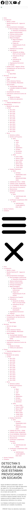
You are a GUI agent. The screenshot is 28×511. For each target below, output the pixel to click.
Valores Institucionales (16, 32)
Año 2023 (12, 126)
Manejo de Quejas (15, 97)
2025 (14, 138)
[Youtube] (15, 3)
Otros (8, 72)
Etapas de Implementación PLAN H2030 (19, 45)
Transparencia (8, 104)
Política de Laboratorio (16, 99)
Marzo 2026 (19, 160)
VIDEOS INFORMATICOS (13, 102)
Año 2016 (12, 113)
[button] (14, 239)
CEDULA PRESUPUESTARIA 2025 (21, 178)
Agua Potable (10, 84)
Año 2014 (12, 110)
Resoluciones (13, 189)
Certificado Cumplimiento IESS (18, 200)
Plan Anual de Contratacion (17, 187)
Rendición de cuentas (13, 106)
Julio (17, 144)
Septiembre (19, 147)
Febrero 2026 (19, 158)
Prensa (6, 101)
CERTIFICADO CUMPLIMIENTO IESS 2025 (20, 205)
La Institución (7, 19)
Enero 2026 (19, 156)
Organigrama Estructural (17, 63)
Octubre (18, 149)
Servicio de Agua (11, 77)
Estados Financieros (15, 169)
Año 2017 (12, 115)
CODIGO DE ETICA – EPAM (17, 182)
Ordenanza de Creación (16, 48)
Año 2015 (12, 111)
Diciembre (18, 153)
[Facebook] (2, 3)
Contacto (6, 210)
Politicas (12, 65)
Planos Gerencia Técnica (14, 81)
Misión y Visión (11, 21)
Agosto (18, 146)
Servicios (6, 75)
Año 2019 (12, 119)
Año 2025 (12, 129)
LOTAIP (9, 108)
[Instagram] (7, 3)
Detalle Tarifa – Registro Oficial (15, 66)
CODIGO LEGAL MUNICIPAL (18, 183)
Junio (17, 142)
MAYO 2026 (19, 164)
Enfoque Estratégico (15, 36)
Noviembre (19, 151)
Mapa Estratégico (15, 37)
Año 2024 (12, 128)
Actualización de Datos (13, 92)
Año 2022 (12, 124)
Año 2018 (12, 117)
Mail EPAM (13, 74)
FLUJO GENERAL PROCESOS (15, 83)
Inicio (5, 18)
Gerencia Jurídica (15, 135)
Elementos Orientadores (19, 30)
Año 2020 (12, 120)
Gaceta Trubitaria (9, 209)
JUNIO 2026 (19, 165)
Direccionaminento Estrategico (15, 27)
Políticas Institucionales (16, 34)
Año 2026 (12, 131)
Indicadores (13, 50)
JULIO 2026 (19, 167)
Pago (8, 79)
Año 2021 (12, 122)
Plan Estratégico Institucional (18, 28)
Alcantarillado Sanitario (16, 86)
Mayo (17, 140)
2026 (14, 155)
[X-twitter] (11, 3)
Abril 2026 (19, 162)
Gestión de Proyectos (16, 137)
